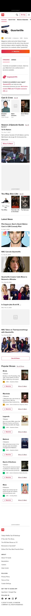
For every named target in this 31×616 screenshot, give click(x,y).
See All (16, 98)
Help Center (5, 568)
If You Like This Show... (8, 539)
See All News (15, 358)
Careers (3, 565)
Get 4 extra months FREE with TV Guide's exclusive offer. (15, 89)
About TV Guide (6, 558)
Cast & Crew (11, 19)
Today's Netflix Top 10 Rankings (10, 535)
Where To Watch (8, 144)
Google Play (12, 592)
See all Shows (20, 366)
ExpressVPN (7, 84)
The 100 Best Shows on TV (9, 542)
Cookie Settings (6, 583)
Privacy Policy (5, 577)
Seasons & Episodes (22, 19)
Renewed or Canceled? (8, 546)
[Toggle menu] (29, 14)
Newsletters (5, 561)
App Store (4, 592)
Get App (23, 14)
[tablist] (15, 60)
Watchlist (16, 51)
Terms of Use (5, 580)
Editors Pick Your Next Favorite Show (12, 549)
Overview (4, 19)
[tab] (6, 60)
